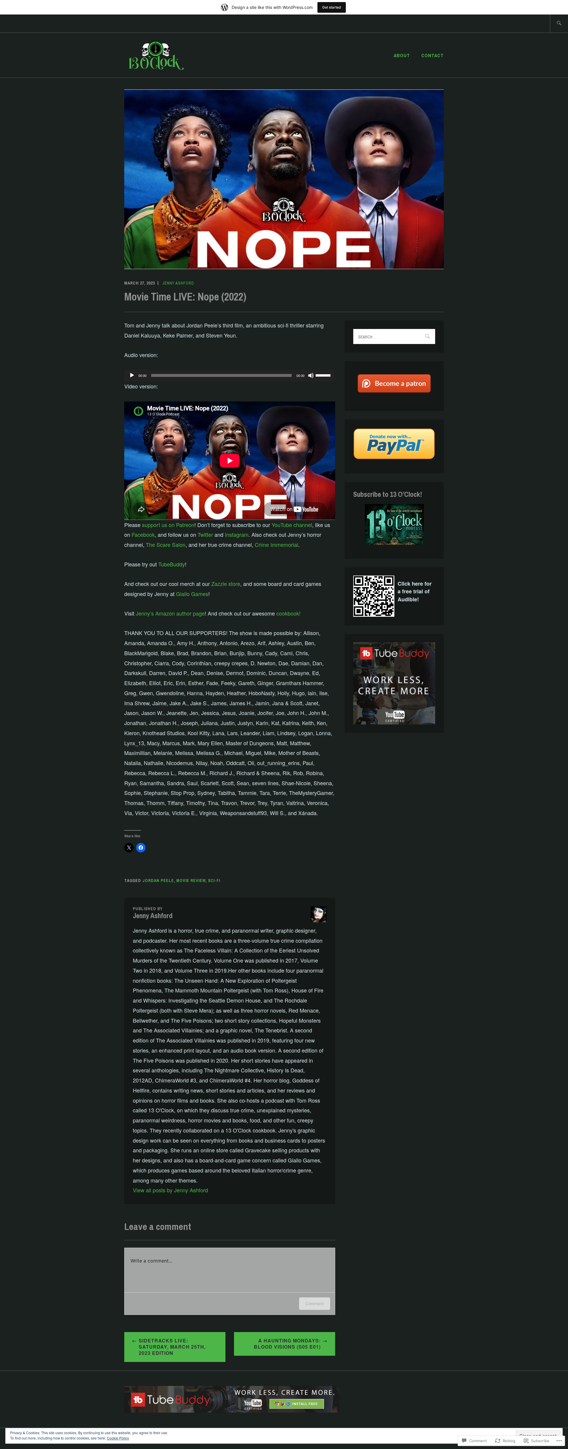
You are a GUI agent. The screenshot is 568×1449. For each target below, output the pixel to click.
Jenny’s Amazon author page (170, 613)
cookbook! (288, 613)
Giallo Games (192, 593)
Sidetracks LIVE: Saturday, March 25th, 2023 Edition (172, 1346)
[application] (229, 375)
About (402, 55)
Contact (432, 55)
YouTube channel (292, 524)
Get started (331, 7)
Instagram (236, 534)
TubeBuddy (171, 564)
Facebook (143, 534)
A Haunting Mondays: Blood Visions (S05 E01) (287, 1343)
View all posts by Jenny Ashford (170, 1190)
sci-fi (214, 880)
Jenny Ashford (178, 283)
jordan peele (158, 880)
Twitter (205, 534)
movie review (191, 880)
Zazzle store (225, 583)
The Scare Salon (165, 544)
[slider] (324, 375)
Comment (314, 1303)
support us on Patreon (168, 524)
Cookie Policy (118, 1437)
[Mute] (311, 375)
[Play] (132, 375)
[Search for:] (559, 24)
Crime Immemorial (276, 544)
